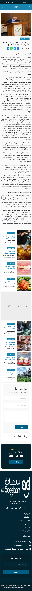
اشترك (16, 572)
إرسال (21, 427)
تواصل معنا (16, 461)
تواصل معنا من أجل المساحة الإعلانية (16, 306)
